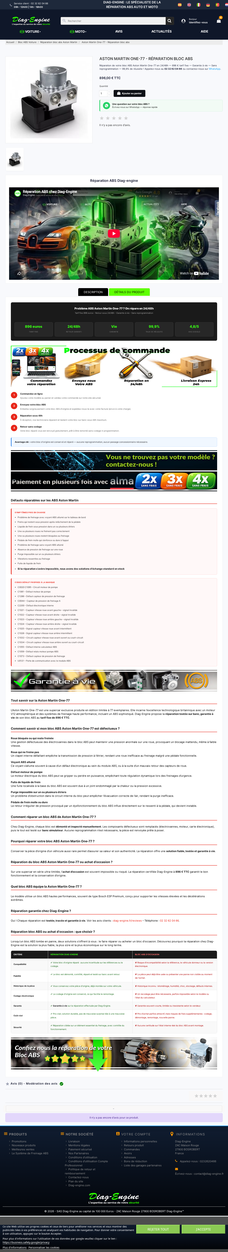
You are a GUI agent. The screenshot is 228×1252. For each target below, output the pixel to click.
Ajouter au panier (131, 93)
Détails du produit (129, 292)
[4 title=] (210, 1095)
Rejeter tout (158, 1229)
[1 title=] (196, 1095)
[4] (120, 117)
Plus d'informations (15, 1247)
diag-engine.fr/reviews (127, 920)
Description (93, 292)
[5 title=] (215, 1095)
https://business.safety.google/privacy (26, 1242)
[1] (101, 117)
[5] (126, 117)
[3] (114, 117)
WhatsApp (214, 68)
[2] (107, 117)
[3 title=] (205, 1095)
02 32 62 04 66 (169, 920)
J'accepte (203, 1229)
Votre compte (136, 1134)
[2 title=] (201, 1095)
